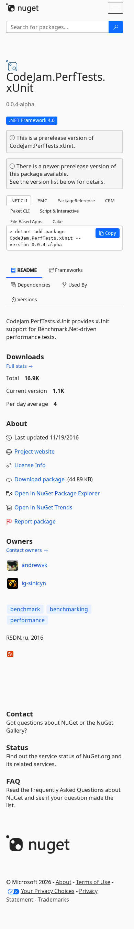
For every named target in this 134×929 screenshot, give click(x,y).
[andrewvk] (13, 565)
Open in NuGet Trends (43, 507)
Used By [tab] (77, 284)
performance (27, 620)
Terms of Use (93, 882)
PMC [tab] (42, 200)
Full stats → (19, 366)
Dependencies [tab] (33, 284)
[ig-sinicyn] (13, 583)
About (63, 882)
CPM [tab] (110, 200)
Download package (39, 479)
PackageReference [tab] (76, 200)
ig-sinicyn (34, 583)
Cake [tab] (58, 221)
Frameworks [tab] (68, 270)
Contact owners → (27, 550)
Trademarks (53, 899)
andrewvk (34, 565)
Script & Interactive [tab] (59, 211)
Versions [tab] (26, 299)
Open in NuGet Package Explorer (57, 493)
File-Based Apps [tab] (26, 221)
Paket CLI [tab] (20, 211)
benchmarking (69, 609)
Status (17, 747)
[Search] (116, 27)
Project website (34, 451)
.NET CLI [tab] (18, 200)
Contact (19, 714)
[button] (108, 233)
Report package (35, 521)
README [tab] (26, 270)
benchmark (25, 609)
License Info (30, 465)
